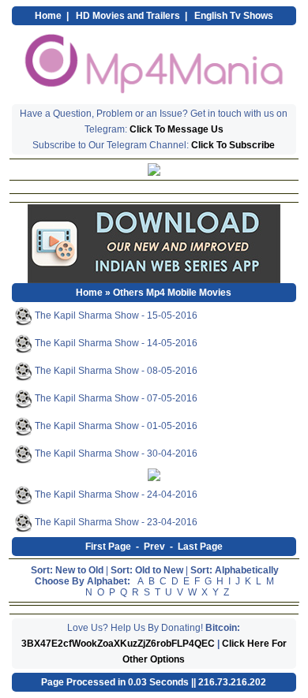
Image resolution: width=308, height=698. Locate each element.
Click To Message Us (176, 129)
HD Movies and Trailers (128, 15)
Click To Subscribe (233, 145)
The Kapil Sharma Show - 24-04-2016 (114, 494)
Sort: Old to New (147, 570)
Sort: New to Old (67, 570)
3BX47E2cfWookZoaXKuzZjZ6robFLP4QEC (118, 643)
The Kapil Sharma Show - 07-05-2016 (114, 398)
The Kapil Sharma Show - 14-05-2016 (114, 343)
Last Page (200, 546)
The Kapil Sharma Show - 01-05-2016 (114, 425)
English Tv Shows (233, 15)
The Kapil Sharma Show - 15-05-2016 (114, 315)
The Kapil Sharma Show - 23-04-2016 (114, 522)
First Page (108, 546)
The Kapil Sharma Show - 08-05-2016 (114, 370)
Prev (154, 546)
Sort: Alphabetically (234, 570)
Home (48, 15)
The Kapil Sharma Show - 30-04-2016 (114, 453)
